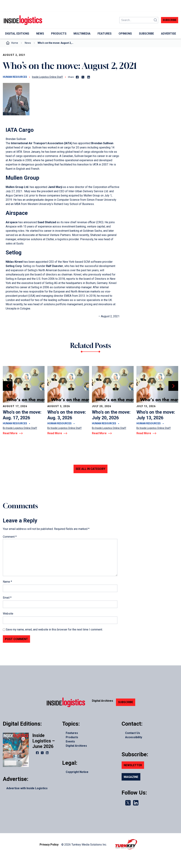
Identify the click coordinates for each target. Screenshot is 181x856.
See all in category (90, 469)
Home (14, 42)
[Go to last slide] (8, 386)
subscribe (169, 20)
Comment (10, 536)
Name (7, 581)
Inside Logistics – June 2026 (43, 741)
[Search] (155, 20)
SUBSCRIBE (125, 702)
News (28, 42)
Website (8, 613)
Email (7, 597)
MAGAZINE (131, 777)
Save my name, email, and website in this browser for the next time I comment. (54, 629)
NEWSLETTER (133, 765)
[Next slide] (173, 386)
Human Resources (15, 76)
